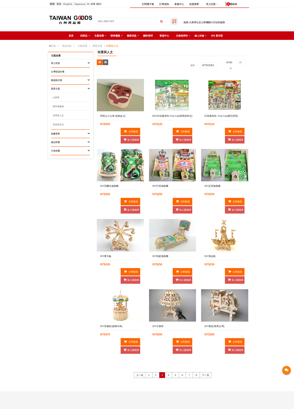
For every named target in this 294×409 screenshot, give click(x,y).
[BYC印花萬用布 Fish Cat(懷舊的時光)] (172, 95)
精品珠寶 (55, 142)
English (68, 4)
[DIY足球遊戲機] (224, 165)
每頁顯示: (229, 65)
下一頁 (205, 375)
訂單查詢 (164, 4)
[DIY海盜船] (224, 235)
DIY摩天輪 (105, 256)
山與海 (56, 97)
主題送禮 (82, 46)
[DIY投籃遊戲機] (172, 235)
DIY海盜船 (210, 256)
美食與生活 (58, 124)
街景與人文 (112, 46)
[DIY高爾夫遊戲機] (120, 165)
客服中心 (179, 4)
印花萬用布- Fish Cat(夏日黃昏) (221, 116)
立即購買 (133, 131)
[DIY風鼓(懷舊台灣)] (224, 305)
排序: (193, 65)
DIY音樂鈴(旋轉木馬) (111, 326)
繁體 (52, 4)
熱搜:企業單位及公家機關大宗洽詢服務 (204, 22)
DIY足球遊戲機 (212, 186)
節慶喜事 (55, 133)
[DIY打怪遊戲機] (172, 165)
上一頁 (139, 375)
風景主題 (97, 46)
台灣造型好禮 (57, 71)
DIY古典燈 (158, 326)
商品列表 (66, 46)
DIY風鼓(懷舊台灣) (214, 326)
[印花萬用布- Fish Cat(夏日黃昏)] (224, 95)
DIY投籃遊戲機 (160, 256)
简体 (59, 4)
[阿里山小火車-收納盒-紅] (120, 95)
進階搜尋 (174, 21)
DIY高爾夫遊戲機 (109, 186)
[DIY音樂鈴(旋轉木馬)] (120, 305)
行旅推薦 (55, 150)
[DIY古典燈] (172, 305)
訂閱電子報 (148, 4)
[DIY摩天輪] (120, 235)
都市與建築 (58, 106)
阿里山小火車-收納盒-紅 (113, 116)
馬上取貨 (55, 63)
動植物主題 (56, 80)
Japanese (80, 4)
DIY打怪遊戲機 (160, 186)
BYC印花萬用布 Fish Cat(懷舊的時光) (172, 116)
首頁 (53, 46)
